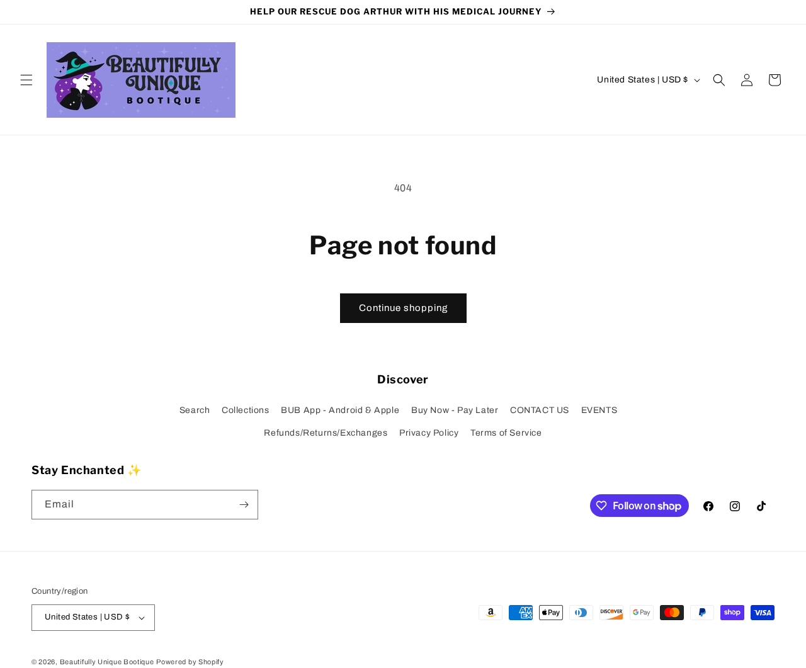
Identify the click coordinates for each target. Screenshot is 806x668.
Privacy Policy (428, 433)
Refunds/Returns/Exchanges (325, 433)
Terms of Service (506, 433)
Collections (246, 410)
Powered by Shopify (190, 661)
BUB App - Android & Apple (340, 410)
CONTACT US (539, 410)
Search (194, 410)
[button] (26, 80)
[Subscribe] (244, 504)
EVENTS (599, 410)
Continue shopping (403, 308)
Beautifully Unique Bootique (107, 661)
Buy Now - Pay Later (454, 410)
